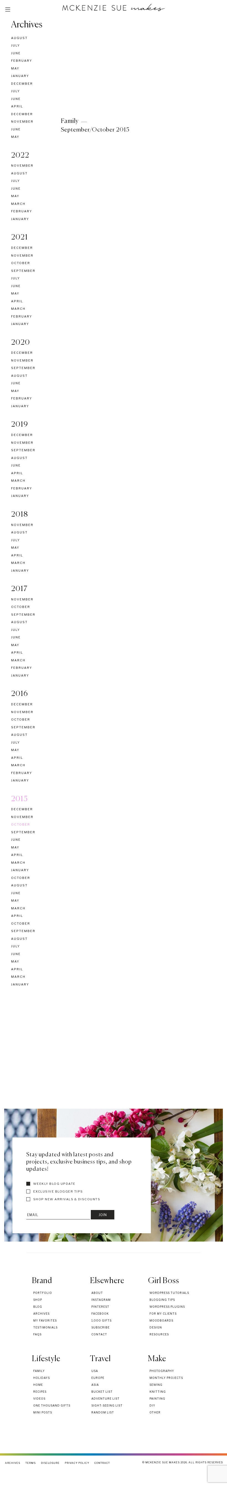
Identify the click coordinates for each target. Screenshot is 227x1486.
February (21, 61)
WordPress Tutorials (169, 1292)
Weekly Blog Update (54, 1184)
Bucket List (102, 1391)
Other (155, 1412)
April (17, 106)
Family (69, 121)
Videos (39, 1398)
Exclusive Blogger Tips (57, 1191)
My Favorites (45, 1320)
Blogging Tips (162, 1299)
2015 (19, 799)
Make (157, 1359)
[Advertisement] (113, 1059)
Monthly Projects (166, 1377)
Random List (102, 1412)
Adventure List (105, 1398)
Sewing (155, 1384)
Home (38, 1384)
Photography (161, 1371)
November (22, 121)
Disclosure (50, 1462)
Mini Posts (42, 1412)
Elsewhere (107, 1281)
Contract (102, 1462)
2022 (20, 155)
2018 (19, 514)
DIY (152, 1405)
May (15, 68)
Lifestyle (46, 1359)
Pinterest (100, 1306)
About (97, 1292)
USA (94, 1371)
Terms (30, 1462)
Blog (37, 1306)
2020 (20, 342)
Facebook (100, 1313)
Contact (99, 1334)
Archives (26, 24)
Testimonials (45, 1327)
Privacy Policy (77, 1462)
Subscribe (100, 1327)
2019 (19, 424)
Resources (159, 1334)
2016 (19, 694)
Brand (42, 1281)
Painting (157, 1398)
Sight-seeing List (107, 1405)
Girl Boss (163, 1281)
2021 (19, 237)
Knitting (157, 1391)
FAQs (37, 1334)
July (15, 45)
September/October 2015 (95, 130)
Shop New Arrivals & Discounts (66, 1199)
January (20, 76)
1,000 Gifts (101, 1320)
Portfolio (42, 1292)
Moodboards (161, 1320)
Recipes (40, 1391)
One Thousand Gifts (51, 1405)
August (19, 38)
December (22, 84)
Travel (100, 1359)
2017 (19, 589)
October (20, 263)
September (23, 271)
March (18, 204)
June (16, 53)
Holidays (41, 1377)
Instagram (101, 1299)
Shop (37, 1299)
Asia (95, 1384)
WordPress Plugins (167, 1306)
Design (155, 1327)
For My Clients (163, 1313)
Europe (97, 1377)
